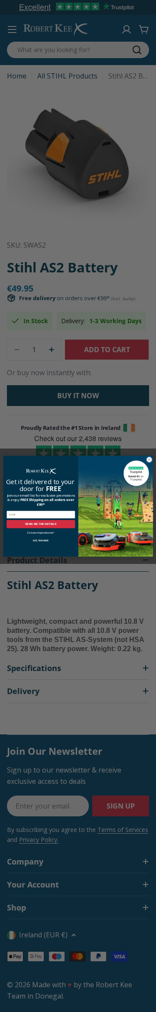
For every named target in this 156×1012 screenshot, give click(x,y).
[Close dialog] (149, 459)
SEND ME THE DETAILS (40, 523)
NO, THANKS (41, 540)
